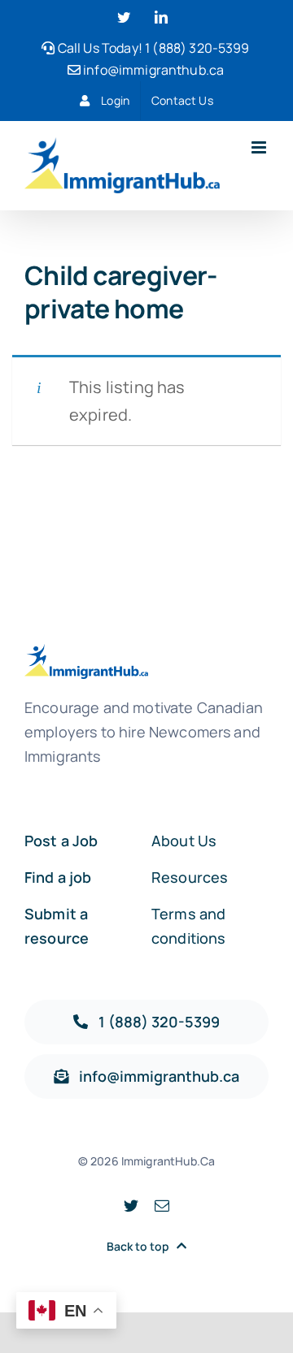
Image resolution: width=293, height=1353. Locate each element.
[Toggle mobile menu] (260, 147)
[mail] (162, 1205)
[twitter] (131, 1205)
